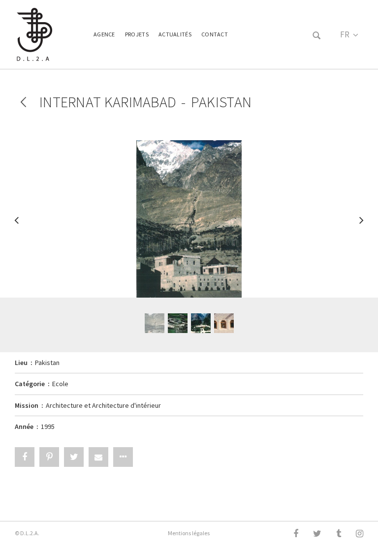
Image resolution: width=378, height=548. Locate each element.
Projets (137, 34)
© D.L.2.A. (27, 533)
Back (23, 102)
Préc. (17, 225)
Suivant (361, 225)
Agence (104, 34)
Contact (214, 34)
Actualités (174, 34)
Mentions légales (189, 533)
